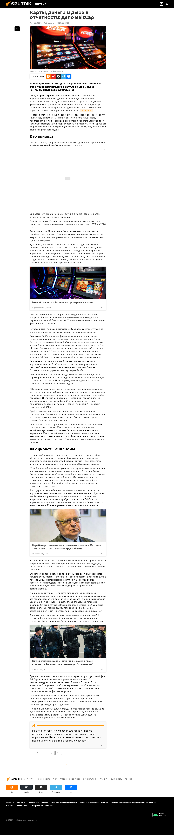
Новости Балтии (36, 753)
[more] (102, 307)
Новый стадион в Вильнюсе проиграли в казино (63, 302)
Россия (128, 779)
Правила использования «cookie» (94, 802)
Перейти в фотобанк (57, 71)
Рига (55, 779)
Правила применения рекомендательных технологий (133, 802)
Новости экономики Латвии (83, 779)
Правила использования (38, 802)
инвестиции (49, 753)
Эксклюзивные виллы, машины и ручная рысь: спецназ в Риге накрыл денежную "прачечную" (62, 662)
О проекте (10, 802)
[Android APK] (159, 815)
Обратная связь (22, 806)
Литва (59, 753)
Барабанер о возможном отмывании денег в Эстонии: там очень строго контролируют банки (67, 546)
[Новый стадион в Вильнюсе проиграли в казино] (68, 283)
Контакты (21, 802)
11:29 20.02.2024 (37, 23)
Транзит (103, 779)
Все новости (44, 779)
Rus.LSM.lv (86, 110)
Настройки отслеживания (41, 806)
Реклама (9, 806)
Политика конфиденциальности (64, 802)
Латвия (63, 779)
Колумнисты (116, 779)
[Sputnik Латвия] (19, 7)
